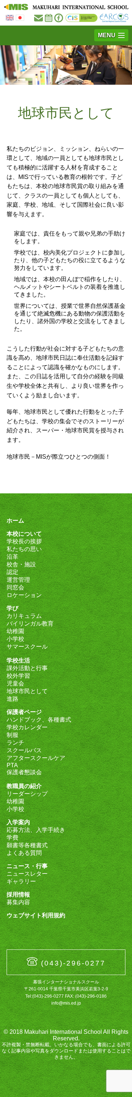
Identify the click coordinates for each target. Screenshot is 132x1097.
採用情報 (18, 894)
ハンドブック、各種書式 (39, 719)
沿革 (12, 557)
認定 (12, 572)
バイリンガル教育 (30, 623)
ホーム (15, 520)
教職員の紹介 (24, 786)
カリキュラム (24, 616)
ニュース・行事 (27, 866)
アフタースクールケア (36, 758)
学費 (12, 837)
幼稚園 (15, 631)
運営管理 (18, 580)
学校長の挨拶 (24, 541)
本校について (24, 534)
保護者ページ (24, 712)
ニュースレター (27, 874)
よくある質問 (24, 853)
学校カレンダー (27, 727)
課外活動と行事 (27, 668)
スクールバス (24, 750)
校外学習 (18, 676)
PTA (12, 765)
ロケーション (24, 595)
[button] (111, 35)
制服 (12, 735)
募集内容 (18, 902)
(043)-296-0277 (73, 963)
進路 (12, 699)
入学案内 (18, 822)
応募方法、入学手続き (36, 830)
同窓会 (15, 587)
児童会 (15, 683)
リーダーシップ (27, 794)
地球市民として (27, 691)
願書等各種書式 (27, 845)
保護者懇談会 (24, 772)
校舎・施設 (21, 564)
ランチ (15, 742)
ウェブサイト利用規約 (36, 915)
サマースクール (27, 646)
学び (12, 608)
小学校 (15, 639)
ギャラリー (21, 881)
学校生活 (18, 660)
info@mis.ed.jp (66, 1003)
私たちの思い (24, 549)
